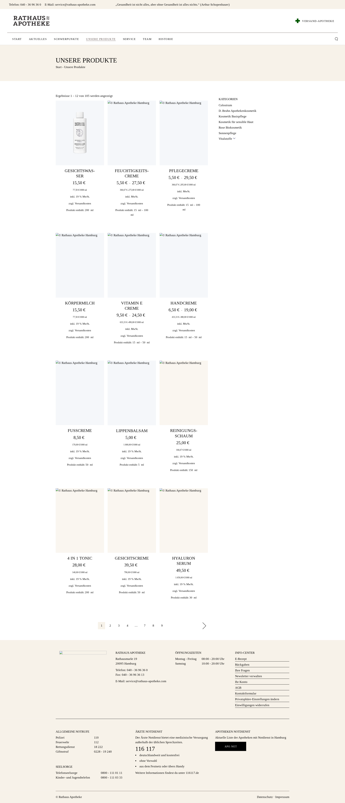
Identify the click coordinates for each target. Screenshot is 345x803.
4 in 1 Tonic (79, 558)
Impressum (282, 797)
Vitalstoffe (225, 138)
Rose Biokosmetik (230, 127)
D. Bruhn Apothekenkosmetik (237, 111)
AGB (238, 687)
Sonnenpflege (227, 133)
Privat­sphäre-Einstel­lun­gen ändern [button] (257, 699)
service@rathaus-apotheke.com (75, 4)
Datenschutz (265, 797)
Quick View (98, 109)
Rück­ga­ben (242, 664)
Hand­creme (184, 303)
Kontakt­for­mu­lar (245, 693)
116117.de (192, 773)
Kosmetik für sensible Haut (236, 122)
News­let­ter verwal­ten (248, 676)
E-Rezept (241, 659)
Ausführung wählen (131, 162)
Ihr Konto (241, 682)
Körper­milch (80, 303)
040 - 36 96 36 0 (30, 4)
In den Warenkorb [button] (79, 164)
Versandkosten (83, 203)
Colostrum (225, 105)
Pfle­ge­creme (183, 171)
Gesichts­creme (132, 558)
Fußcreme (80, 430)
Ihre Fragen (242, 670)
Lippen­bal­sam (132, 431)
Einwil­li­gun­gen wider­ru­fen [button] (252, 705)
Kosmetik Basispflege (233, 116)
